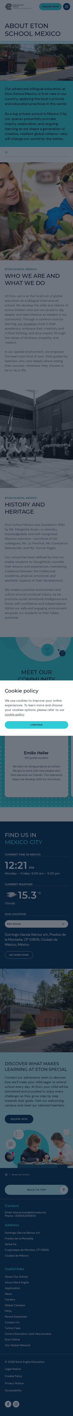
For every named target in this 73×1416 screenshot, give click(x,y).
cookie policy (14, 714)
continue (36, 724)
